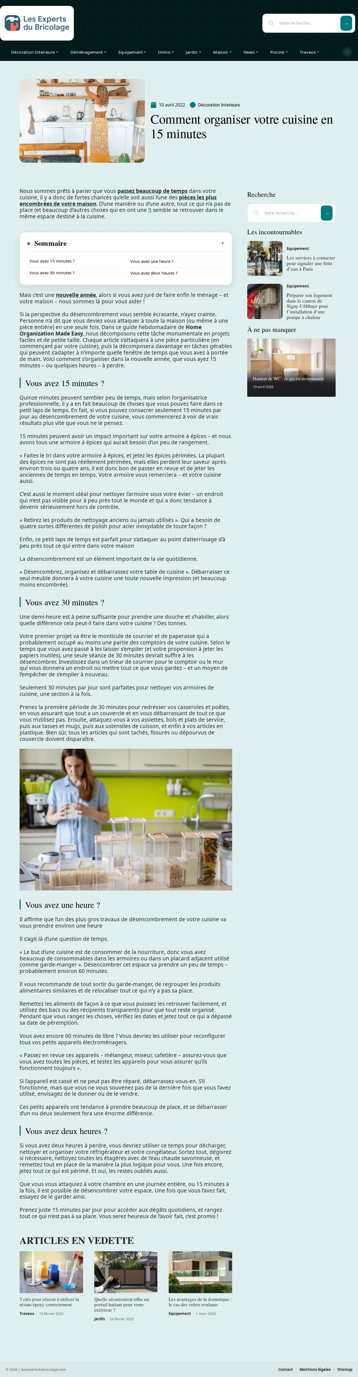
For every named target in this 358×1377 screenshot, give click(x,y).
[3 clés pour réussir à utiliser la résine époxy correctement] (51, 1272)
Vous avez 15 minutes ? (52, 261)
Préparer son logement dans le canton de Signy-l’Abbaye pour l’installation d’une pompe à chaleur (309, 306)
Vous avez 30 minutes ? (52, 272)
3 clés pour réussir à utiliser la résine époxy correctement (49, 1302)
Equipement (180, 1313)
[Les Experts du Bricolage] (36, 23)
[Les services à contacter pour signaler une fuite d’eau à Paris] (264, 258)
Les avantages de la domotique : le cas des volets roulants (200, 1302)
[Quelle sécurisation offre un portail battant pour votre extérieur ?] (126, 1272)
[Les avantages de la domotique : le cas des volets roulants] (200, 1272)
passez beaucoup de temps (152, 191)
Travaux (27, 1313)
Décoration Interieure (219, 105)
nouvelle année (76, 295)
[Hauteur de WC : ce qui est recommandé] (291, 368)
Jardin (99, 1318)
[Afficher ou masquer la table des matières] (146, 243)
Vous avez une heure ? (151, 261)
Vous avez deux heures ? (154, 273)
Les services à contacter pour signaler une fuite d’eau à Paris (311, 263)
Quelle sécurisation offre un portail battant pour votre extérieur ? (121, 1304)
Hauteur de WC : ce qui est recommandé (288, 378)
